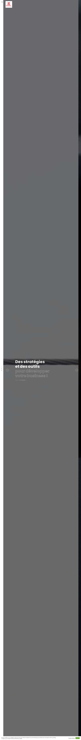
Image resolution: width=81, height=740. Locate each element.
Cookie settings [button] (71, 738)
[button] (77, 370)
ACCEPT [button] (77, 738)
